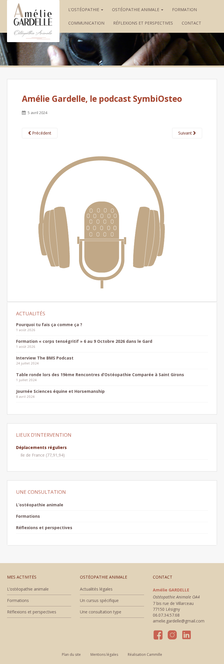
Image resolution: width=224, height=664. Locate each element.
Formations (28, 516)
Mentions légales (104, 654)
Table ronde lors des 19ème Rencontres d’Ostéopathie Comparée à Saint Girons (100, 374)
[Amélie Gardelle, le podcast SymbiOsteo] (99, 216)
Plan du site (71, 654)
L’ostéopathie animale (39, 505)
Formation (184, 9)
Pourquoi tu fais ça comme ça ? (49, 324)
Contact (191, 23)
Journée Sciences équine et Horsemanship (60, 391)
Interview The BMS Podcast (45, 358)
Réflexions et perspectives (143, 23)
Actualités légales (96, 589)
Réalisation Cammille (145, 654)
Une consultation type (100, 612)
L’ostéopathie (84, 9)
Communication (86, 23)
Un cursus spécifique (99, 600)
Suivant (185, 133)
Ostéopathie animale (136, 9)
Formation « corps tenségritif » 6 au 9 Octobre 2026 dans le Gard (84, 341)
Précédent (41, 133)
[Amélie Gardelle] (33, 7)
